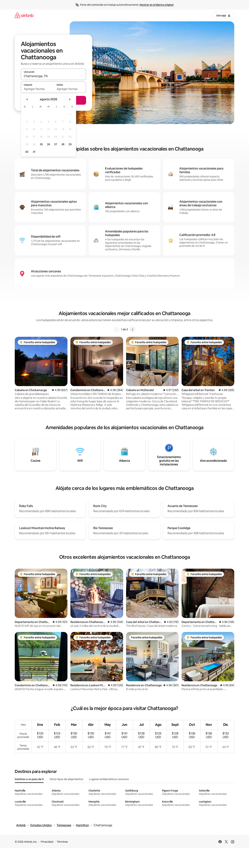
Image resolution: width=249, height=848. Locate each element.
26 (48, 144)
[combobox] (53, 76)
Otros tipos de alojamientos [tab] (66, 779)
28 (62, 144)
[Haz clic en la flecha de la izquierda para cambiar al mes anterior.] (27, 99)
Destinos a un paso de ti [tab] (29, 779)
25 (41, 144)
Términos (62, 841)
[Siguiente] (132, 329)
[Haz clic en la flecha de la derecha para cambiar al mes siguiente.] (70, 99)
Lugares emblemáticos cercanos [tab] (109, 779)
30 (26, 151)
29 (70, 144)
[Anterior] (117, 329)
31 (34, 151)
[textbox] (37, 89)
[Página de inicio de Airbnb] (24, 15)
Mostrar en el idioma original (156, 4)
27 (55, 144)
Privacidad (47, 841)
